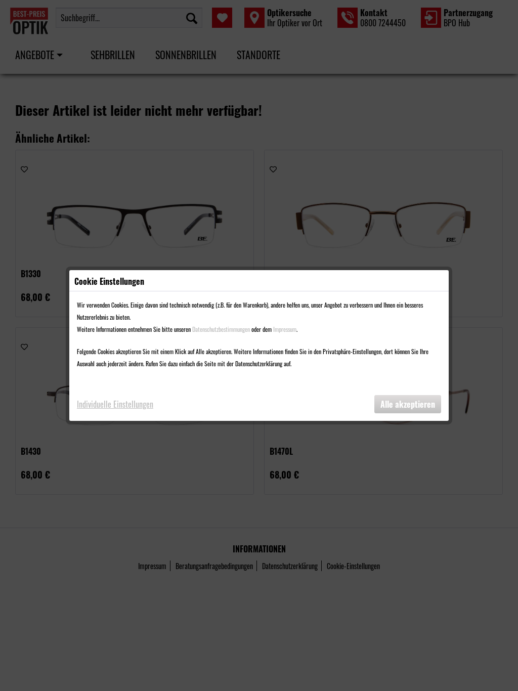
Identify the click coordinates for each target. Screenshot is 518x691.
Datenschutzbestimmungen (221, 329)
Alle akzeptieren (407, 404)
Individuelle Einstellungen (115, 404)
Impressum (284, 329)
